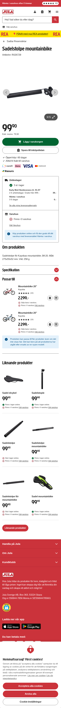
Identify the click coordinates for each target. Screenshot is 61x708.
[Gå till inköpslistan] (42, 11)
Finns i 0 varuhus (32, 305)
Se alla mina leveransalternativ (23, 205)
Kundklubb (9, 562)
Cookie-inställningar (30, 702)
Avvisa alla (30, 694)
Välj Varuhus (14, 225)
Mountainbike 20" (38, 289)
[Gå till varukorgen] (49, 11)
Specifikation (10, 270)
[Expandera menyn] (57, 11)
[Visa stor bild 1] (30, 92)
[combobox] (30, 19)
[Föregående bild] (6, 92)
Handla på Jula (11, 544)
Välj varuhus (11, 27)
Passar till (8, 279)
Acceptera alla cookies (30, 686)
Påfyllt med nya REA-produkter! (32, 34)
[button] (6, 607)
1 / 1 (49, 117)
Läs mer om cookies (37, 675)
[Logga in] (34, 11)
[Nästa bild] (54, 92)
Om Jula (7, 553)
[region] (30, 675)
